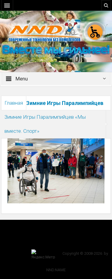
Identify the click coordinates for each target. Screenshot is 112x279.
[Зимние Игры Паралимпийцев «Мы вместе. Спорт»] (56, 170)
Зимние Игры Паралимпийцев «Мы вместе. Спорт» (45, 124)
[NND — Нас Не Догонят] (56, 31)
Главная (13, 103)
